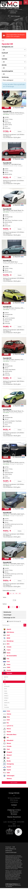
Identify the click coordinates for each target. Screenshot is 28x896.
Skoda (8, 761)
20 (10, 593)
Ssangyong (10, 764)
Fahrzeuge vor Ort (9, 617)
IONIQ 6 (6, 698)
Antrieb (4, 65)
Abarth (8, 629)
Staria (5, 705)
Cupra (8, 650)
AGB (13, 847)
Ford (8, 661)
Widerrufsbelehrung (10, 848)
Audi (8, 635)
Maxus (8, 728)
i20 (5, 681)
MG (7, 737)
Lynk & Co (9, 725)
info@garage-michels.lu (14, 810)
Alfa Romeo (10, 632)
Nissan (8, 743)
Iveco (8, 711)
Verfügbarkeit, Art (7, 47)
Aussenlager (7, 615)
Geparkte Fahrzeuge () (15, 621)
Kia (7, 723)
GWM (8, 667)
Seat (7, 758)
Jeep (8, 717)
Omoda (8, 746)
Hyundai (9, 673)
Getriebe (4, 59)
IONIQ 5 (6, 695)
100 (16, 593)
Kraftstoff (5, 53)
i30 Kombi (6, 686)
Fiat (7, 658)
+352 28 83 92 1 (14, 812)
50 (13, 593)
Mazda (8, 731)
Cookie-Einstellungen (11, 852)
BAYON (6, 677)
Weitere (9, 778)
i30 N (5, 688)
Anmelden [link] (14, 782)
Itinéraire (14, 814)
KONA (5, 700)
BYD (7, 644)
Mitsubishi (9, 740)
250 (20, 593)
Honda (8, 670)
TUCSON (6, 707)
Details (19, 131)
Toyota (8, 769)
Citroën (8, 647)
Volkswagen (10, 775)
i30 (5, 684)
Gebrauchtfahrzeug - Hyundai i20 (14, 310)
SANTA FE (6, 702)
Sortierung (5, 77)
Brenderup (9, 641)
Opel (8, 749)
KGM (8, 720)
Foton (8, 664)
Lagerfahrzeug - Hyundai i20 (14, 115)
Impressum (8, 847)
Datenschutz (8, 850)
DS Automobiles (11, 655)
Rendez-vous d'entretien (13, 11)
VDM (8, 772)
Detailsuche (7, 612)
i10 (4, 679)
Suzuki (8, 767)
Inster (5, 691)
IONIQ (5, 693)
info (3, 40)
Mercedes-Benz (11, 734)
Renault (9, 755)
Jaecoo (8, 714)
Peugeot (9, 752)
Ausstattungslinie (7, 71)
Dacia (8, 652)
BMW (8, 638)
